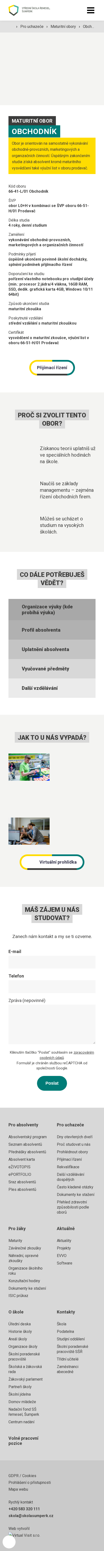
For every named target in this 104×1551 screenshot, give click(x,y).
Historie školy (20, 1331)
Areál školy (17, 1339)
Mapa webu (18, 1489)
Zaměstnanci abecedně (67, 1369)
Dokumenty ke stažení (75, 1194)
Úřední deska (19, 1324)
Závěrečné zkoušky (24, 1248)
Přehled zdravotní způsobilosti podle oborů (73, 1207)
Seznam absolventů (25, 1144)
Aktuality (64, 1240)
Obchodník (92, 26)
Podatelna (65, 1331)
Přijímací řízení (52, 367)
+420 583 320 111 (24, 1509)
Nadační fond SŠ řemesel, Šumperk (23, 1412)
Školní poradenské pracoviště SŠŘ (72, 1349)
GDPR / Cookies (22, 1475)
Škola (61, 1324)
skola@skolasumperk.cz (30, 1515)
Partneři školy (20, 1386)
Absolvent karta (21, 1159)
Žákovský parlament (25, 1379)
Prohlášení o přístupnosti (29, 1482)
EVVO (62, 1255)
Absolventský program (27, 1137)
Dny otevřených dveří (74, 1137)
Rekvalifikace (68, 1167)
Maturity (15, 1240)
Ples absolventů (22, 1189)
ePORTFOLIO (19, 1174)
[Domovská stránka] (34, 10)
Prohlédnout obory (72, 1152)
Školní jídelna (19, 1394)
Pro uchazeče (32, 26)
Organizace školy (22, 1346)
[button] (91, 10)
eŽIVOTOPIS (19, 1167)
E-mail (14, 951)
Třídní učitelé (68, 1359)
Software (64, 1263)
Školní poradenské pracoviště (24, 1356)
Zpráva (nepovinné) (26, 1000)
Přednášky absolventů (27, 1152)
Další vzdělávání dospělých (70, 1177)
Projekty (64, 1248)
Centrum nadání (21, 1422)
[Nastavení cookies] (9, 1542)
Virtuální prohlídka (58, 862)
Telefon (16, 975)
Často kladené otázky (75, 1187)
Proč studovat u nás (73, 1144)
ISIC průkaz (18, 1295)
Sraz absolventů (22, 1182)
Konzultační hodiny (24, 1281)
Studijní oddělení (71, 1339)
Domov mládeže (22, 1402)
